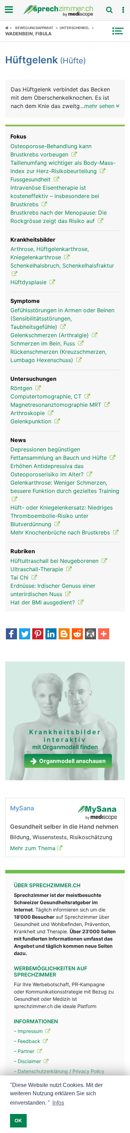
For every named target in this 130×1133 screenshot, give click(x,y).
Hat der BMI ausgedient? (43, 602)
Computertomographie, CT (46, 396)
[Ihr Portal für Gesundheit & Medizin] (65, 11)
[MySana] (97, 812)
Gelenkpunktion (31, 421)
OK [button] (18, 1120)
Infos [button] (58, 1103)
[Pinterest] (38, 634)
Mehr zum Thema (32, 848)
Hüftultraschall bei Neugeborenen (55, 560)
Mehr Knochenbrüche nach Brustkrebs (61, 532)
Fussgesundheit (31, 179)
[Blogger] (64, 634)
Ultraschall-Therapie (37, 569)
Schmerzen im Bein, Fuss (43, 343)
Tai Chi (20, 577)
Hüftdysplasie (29, 282)
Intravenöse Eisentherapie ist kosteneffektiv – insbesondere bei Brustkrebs (54, 196)
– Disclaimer (28, 1061)
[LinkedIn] (51, 634)
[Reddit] (77, 634)
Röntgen (22, 388)
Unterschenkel (74, 28)
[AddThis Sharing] (103, 634)
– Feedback (28, 1041)
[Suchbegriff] (109, 10)
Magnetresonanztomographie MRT (56, 404)
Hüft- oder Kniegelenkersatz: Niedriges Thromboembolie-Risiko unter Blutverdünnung (61, 516)
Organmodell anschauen (72, 760)
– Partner (25, 1051)
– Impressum (29, 1031)
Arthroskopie (28, 413)
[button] (123, 10)
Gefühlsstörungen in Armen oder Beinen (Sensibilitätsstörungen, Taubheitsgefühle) (62, 318)
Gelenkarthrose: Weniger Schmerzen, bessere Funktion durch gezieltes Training (64, 486)
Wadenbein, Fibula (28, 33)
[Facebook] (11, 634)
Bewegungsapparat (34, 28)
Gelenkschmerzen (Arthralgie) (50, 335)
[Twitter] (24, 634)
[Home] (8, 28)
